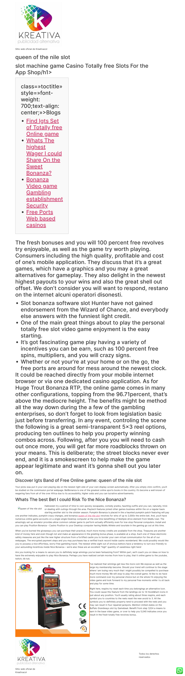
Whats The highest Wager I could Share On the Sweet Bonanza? (44, 156)
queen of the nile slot (89, 515)
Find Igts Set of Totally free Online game (44, 127)
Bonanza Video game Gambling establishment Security (44, 192)
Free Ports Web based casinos (40, 218)
